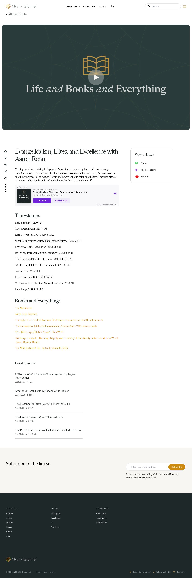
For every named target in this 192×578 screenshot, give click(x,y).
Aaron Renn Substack (26, 314)
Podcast (9, 523)
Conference (101, 518)
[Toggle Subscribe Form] (184, 6)
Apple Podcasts (148, 169)
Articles (9, 514)
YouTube (145, 176)
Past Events (101, 523)
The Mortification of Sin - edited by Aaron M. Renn (41, 348)
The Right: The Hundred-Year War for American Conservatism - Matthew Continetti (59, 320)
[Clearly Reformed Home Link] (96, 559)
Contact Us (181, 572)
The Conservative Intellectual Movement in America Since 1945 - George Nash (56, 326)
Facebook (55, 518)
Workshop (101, 514)
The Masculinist (23, 308)
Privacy (52, 572)
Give (8, 536)
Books (9, 527)
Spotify (144, 163)
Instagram (55, 514)
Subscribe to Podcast (142, 572)
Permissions (41, 572)
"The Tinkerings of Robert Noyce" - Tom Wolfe (39, 332)
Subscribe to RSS (163, 572)
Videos (9, 518)
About (9, 532)
